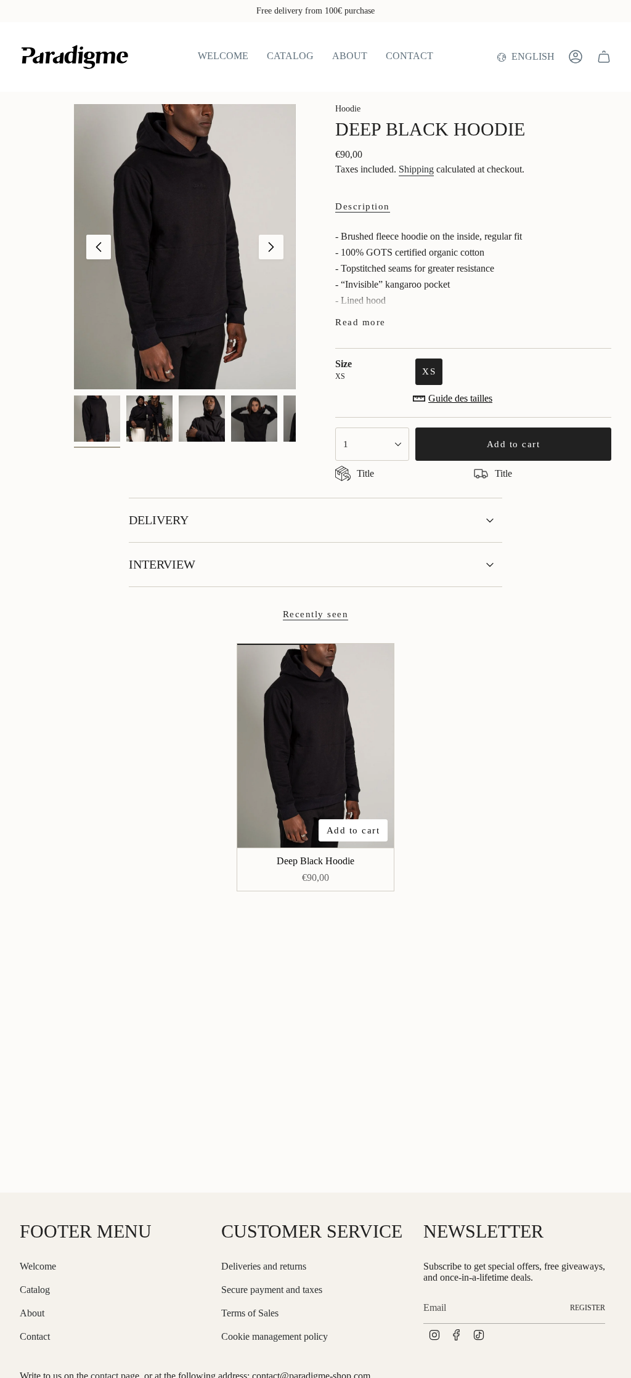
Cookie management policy (274, 1336)
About (32, 1313)
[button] (290, 57)
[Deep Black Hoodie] (315, 746)
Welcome (38, 1266)
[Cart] (604, 56)
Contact (35, 1336)
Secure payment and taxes (271, 1289)
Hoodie (347, 108)
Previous (98, 247)
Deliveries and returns (263, 1266)
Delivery (159, 520)
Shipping (416, 169)
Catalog (35, 1289)
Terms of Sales (250, 1313)
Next (271, 247)
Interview (162, 564)
